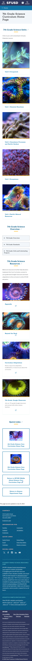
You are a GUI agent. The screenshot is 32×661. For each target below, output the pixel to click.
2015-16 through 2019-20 (18, 604)
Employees (5, 532)
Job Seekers (20, 530)
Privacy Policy (8, 616)
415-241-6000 (6, 517)
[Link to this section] (28, 30)
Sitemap (18, 616)
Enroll (4, 542)
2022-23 (22, 602)
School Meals (20, 540)
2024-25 (9, 602)
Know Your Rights (21, 542)
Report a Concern (21, 545)
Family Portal (6, 540)
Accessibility (6, 614)
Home (6, 8)
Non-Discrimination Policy (21, 614)
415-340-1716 (9, 577)
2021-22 (5, 604)
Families (4, 528)
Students (4, 530)
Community (20, 528)
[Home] (12, 3)
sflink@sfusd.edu (22, 575)
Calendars (5, 545)
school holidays (12, 584)
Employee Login (6, 520)
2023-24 (16, 602)
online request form (15, 582)
